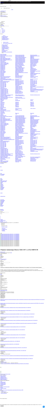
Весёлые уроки (2, 56)
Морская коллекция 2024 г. (34, 61)
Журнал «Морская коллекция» (34, 119)
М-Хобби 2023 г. (2, 67)
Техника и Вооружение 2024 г (19, 55)
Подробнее (2, 2)
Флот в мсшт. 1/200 (3, 84)
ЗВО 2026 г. (17, 73)
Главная (1, 219)
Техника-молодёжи (3, 62)
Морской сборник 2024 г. (19, 71)
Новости (1, 387)
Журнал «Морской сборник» (19, 131)
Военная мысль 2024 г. (33, 115)
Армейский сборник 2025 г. (19, 69)
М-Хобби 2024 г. (2, 127)
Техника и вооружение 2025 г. (19, 115)
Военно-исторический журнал (35, 55)
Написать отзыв (3, 293)
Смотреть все (2, 70)
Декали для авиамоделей (2, 104)
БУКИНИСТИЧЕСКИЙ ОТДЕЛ (35, 73)
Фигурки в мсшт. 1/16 (33, 80)
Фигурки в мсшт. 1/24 (33, 81)
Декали (3, 49)
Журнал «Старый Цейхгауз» (19, 64)
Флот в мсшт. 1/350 (3, 85)
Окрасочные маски (5, 39)
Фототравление (17, 100)
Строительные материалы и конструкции (6, 97)
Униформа (31, 67)
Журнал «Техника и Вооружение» (5, 76)
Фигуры (31, 79)
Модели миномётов (33, 88)
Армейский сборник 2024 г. (19, 70)
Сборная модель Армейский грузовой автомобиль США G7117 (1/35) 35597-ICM (12, 329)
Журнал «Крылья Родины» (19, 123)
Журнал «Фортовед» (33, 65)
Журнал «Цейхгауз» (33, 64)
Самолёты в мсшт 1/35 (18, 146)
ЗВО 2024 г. (17, 135)
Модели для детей (33, 160)
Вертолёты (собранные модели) (35, 94)
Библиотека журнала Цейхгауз (20, 65)
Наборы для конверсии (5, 48)
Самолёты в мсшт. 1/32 (18, 145)
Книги (31, 127)
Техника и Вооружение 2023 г (19, 56)
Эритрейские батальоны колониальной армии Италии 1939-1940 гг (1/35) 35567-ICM (13, 350)
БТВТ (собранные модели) (19, 94)
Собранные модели (5, 46)
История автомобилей (33, 69)
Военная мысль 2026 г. (18, 76)
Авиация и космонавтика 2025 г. (20, 119)
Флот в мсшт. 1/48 (3, 142)
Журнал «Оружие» (3, 60)
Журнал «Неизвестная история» (5, 119)
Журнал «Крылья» (3, 71)
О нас (1, 381)
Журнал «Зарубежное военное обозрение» (21, 72)
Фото (1, 389)
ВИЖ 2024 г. (32, 58)
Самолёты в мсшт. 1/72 (18, 88)
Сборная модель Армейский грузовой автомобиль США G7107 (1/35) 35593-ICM (12, 337)
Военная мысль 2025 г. (18, 77)
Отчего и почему (2, 57)
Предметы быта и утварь (4, 156)
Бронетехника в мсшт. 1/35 (19, 80)
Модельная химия (4, 50)
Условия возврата (3, 384)
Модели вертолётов (18, 150)
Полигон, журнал (33, 77)
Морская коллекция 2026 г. (34, 59)
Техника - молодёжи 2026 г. (4, 123)
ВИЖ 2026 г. (32, 56)
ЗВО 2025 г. (17, 74)
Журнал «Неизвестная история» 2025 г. (6, 59)
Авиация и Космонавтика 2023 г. (20, 60)
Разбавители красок (3, 109)
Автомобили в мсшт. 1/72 (4, 92)
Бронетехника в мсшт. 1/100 (19, 83)
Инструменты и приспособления (5, 110)
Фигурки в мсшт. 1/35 (33, 83)
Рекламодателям (2, 382)
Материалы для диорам (5, 38)
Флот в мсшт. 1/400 (3, 145)
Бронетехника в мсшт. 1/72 (19, 141)
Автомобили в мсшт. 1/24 (4, 89)
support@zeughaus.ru (3, 15)
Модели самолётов (18, 84)
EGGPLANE (17, 85)
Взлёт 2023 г (2, 135)
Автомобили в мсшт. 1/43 (4, 150)
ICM (11, 252)
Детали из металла (31, 100)
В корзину (2, 263)
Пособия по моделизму (33, 123)
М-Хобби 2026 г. (2, 65)
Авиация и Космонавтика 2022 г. (20, 61)
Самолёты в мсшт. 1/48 (18, 87)
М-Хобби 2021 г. (2, 69)
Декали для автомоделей (32, 105)
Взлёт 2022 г (2, 75)
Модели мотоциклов (18, 138)
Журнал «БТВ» (32, 66)
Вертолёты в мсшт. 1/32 (18, 91)
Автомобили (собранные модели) (5, 95)
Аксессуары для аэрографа (2, 112)
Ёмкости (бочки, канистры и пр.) (20, 156)
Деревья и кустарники (18, 97)
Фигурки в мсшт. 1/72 (33, 141)
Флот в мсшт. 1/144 (3, 83)
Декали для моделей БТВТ (2, 102)
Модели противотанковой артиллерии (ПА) (37, 89)
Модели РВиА (32, 84)
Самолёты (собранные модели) (20, 95)
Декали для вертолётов (17, 102)
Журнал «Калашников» (18, 127)
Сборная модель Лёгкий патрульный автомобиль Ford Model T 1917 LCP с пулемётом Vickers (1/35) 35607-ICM (17, 316)
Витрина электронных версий (4, 386)
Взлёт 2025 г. (2, 73)
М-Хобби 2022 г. (2, 68)
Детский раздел (2, 113)
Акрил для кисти (32, 108)
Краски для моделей (18, 108)
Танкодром (32, 75)
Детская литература (2, 114)
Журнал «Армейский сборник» (20, 67)
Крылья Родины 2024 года (19, 63)
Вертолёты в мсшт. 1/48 (33, 138)
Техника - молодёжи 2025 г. (4, 63)
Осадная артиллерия (33, 85)
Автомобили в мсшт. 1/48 (4, 91)
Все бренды (2, 163)
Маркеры (1, 108)
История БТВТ (32, 71)
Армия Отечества (33, 68)
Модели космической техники (4, 81)
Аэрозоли (16, 109)
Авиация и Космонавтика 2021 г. (20, 62)
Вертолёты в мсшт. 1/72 (18, 93)
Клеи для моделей (18, 160)
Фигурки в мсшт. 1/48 (33, 142)
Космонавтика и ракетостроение (35, 131)
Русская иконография (18, 66)
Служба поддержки (3, 388)
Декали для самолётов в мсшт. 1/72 (17, 104)
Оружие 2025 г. (2, 61)
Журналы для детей (3, 115)
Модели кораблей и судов (4, 141)
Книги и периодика (5, 36)
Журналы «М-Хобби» (3, 64)
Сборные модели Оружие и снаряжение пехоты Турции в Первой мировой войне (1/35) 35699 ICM (15, 310)
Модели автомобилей (3, 88)
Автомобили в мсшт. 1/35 (4, 149)
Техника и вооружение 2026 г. (4, 77)
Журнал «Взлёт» (2, 72)
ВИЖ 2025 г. (32, 57)
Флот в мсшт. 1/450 (3, 146)
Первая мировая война (3, 290)
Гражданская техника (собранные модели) (6, 94)
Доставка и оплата (3, 383)
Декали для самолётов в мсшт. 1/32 (32, 103)
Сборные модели (4, 37)
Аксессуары (4, 51)
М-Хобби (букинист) (33, 74)
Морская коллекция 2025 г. (34, 60)
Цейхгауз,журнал (33, 135)
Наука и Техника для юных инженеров (6, 55)
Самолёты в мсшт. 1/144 (19, 89)
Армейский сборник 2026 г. (19, 68)
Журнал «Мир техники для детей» (5, 58)
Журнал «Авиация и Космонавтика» (20, 57)
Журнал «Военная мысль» (19, 75)
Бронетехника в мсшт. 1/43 (19, 81)
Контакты (1, 385)
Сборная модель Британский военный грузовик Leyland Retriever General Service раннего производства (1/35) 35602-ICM (18, 323)
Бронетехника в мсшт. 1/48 (19, 142)
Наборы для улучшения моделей (5, 157)
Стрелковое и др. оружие (34, 91)
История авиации (33, 70)
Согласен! (2, 406)
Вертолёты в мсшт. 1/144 (19, 92)
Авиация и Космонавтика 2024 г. (20, 59)
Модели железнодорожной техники (5, 138)
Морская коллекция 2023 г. (34, 62)
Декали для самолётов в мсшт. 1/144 (2, 106)
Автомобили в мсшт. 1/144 (4, 93)
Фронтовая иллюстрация (34, 76)
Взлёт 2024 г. (2, 74)
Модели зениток (32, 145)
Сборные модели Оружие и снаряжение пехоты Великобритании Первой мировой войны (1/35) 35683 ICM (16, 358)
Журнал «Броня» (2, 131)
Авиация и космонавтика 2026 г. (20, 58)
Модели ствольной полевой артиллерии (36, 149)
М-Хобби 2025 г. (2, 66)
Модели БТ (17, 79)
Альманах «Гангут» (33, 63)
